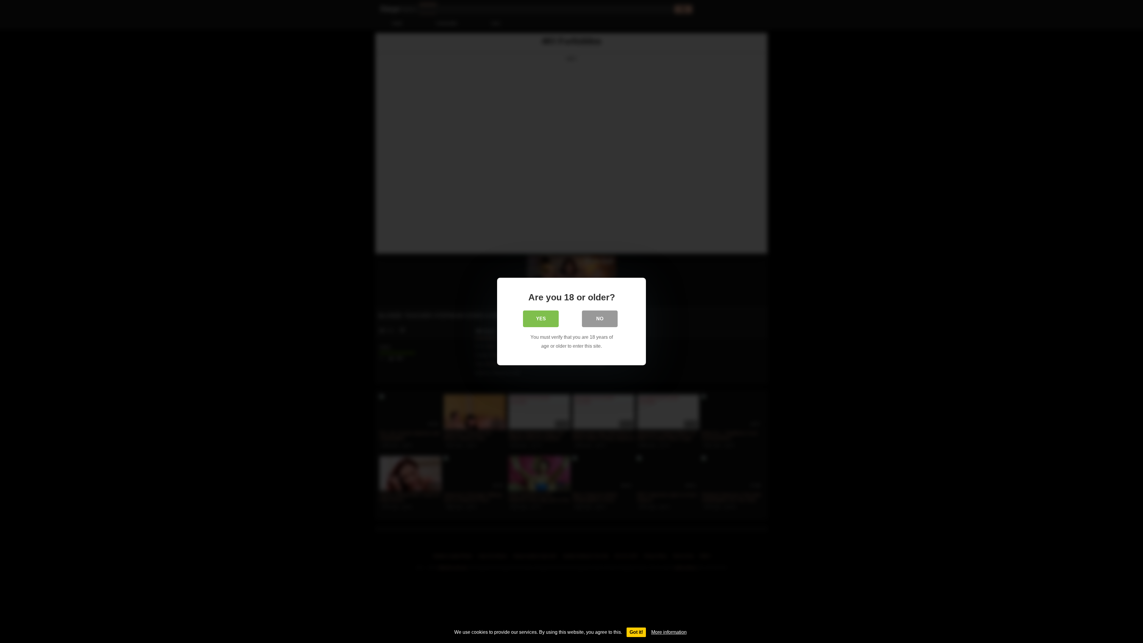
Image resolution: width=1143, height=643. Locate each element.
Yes (541, 318)
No (599, 318)
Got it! (636, 632)
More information (669, 632)
